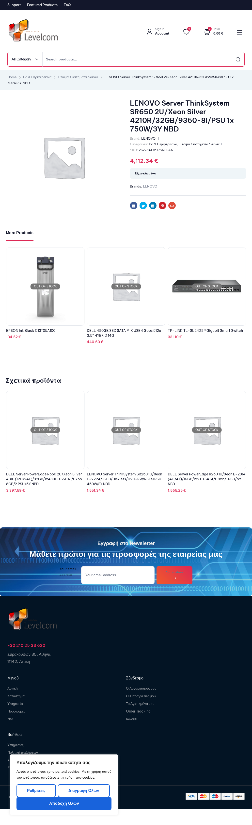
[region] (64, 784)
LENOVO (148, 138)
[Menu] (239, 32)
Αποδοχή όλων (64, 803)
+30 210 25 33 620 (26, 645)
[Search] (233, 59)
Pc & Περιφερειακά (37, 77)
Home (12, 77)
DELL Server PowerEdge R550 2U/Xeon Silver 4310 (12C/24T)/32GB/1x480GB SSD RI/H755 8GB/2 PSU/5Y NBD (44, 479)
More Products (19, 233)
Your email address (68, 572)
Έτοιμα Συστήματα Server (78, 77)
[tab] (19, 233)
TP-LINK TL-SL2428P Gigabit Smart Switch (205, 330)
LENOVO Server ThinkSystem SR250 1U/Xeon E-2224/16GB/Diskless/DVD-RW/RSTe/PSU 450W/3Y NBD (124, 479)
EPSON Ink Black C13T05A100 (30, 330)
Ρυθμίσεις (36, 790)
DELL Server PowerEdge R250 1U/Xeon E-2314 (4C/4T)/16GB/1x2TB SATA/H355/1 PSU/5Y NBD (207, 479)
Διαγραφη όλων (83, 790)
